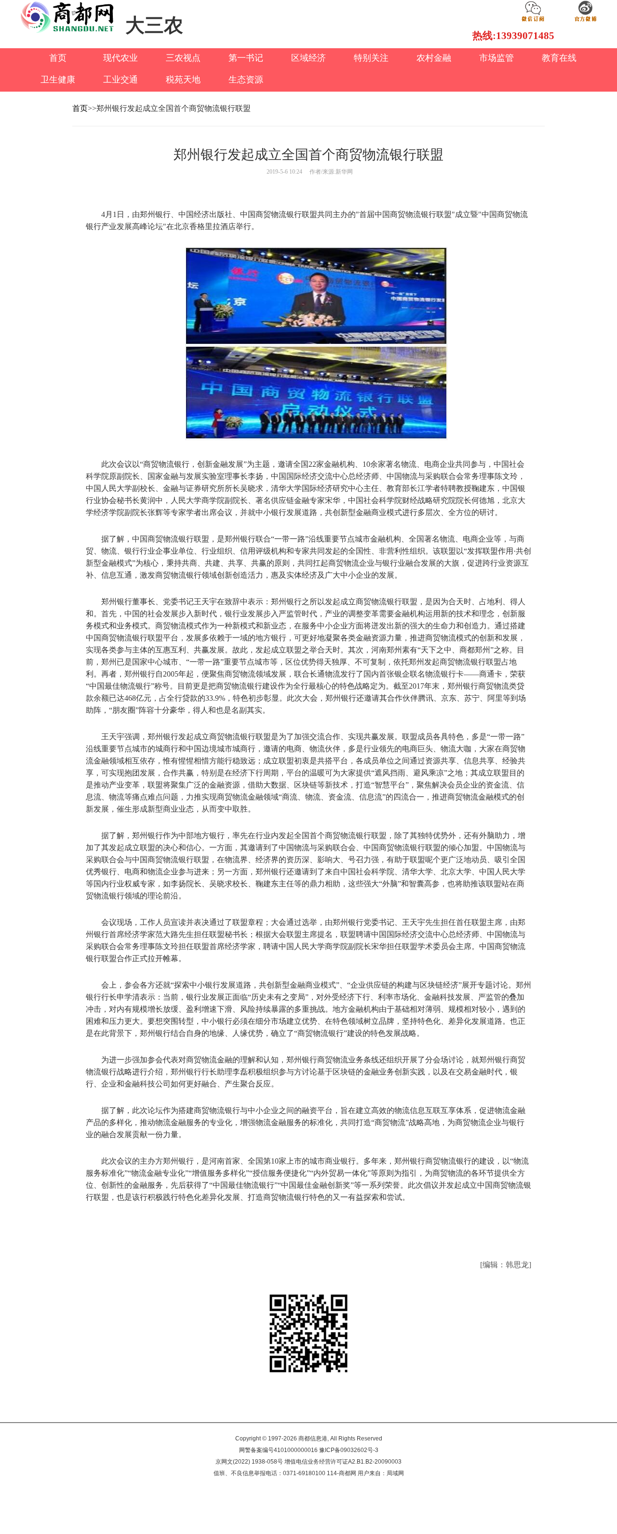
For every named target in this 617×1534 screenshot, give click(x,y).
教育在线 (559, 58)
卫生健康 (57, 79)
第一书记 (245, 58)
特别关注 (371, 58)
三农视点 (183, 58)
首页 (58, 58)
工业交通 (120, 79)
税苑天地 (183, 79)
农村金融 (433, 58)
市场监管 (496, 58)
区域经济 (308, 58)
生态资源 (245, 79)
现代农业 (120, 58)
